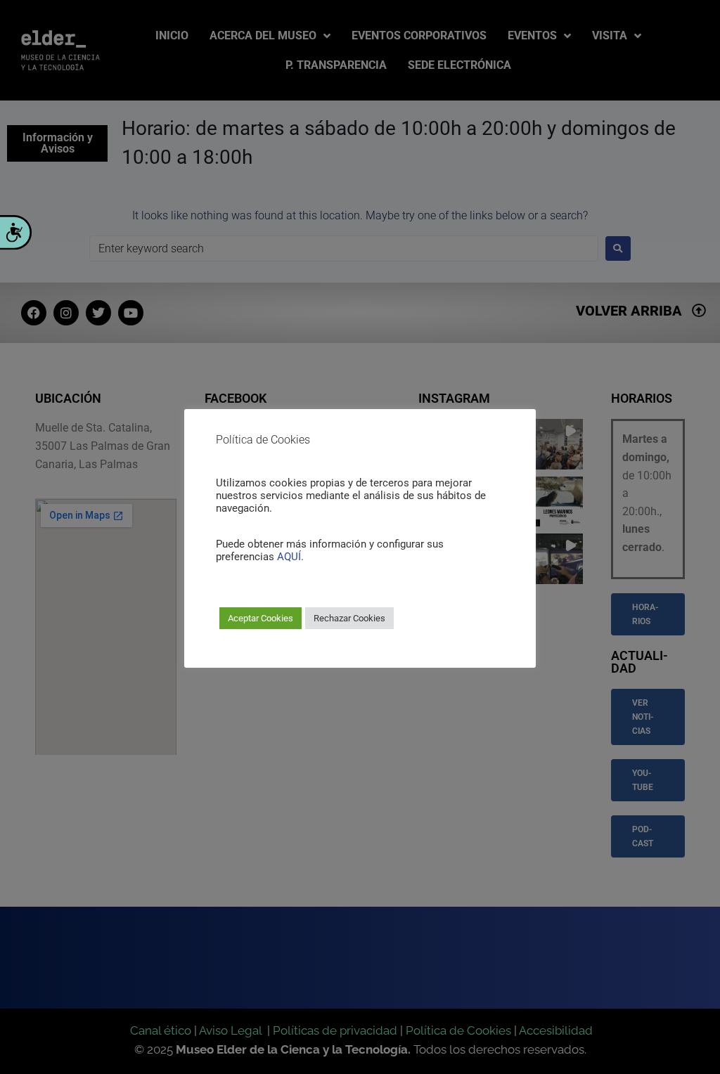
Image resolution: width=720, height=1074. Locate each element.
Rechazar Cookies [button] (349, 618)
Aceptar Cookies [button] (260, 618)
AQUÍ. (290, 556)
